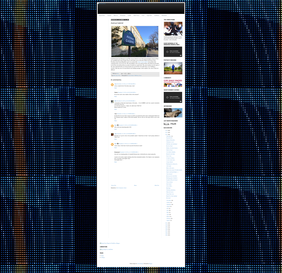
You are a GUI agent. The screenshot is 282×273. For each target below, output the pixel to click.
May (168, 212)
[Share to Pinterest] (130, 73)
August (168, 206)
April (168, 214)
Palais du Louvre (169, 192)
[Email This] (124, 73)
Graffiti (129, 15)
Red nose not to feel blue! (171, 176)
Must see (116, 15)
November (169, 200)
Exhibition (156, 15)
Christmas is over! (170, 142)
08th (114, 75)
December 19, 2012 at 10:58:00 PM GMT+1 (126, 133)
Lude (118, 73)
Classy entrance (169, 182)
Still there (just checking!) (171, 144)
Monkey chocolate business (172, 148)
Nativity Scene (169, 150)
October (168, 202)
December (169, 136)
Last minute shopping (170, 152)
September (169, 204)
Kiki (115, 101)
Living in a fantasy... (170, 158)
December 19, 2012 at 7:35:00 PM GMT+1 (126, 113)
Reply (115, 88)
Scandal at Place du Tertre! (172, 180)
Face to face (168, 156)
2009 (166, 227)
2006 (166, 233)
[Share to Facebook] (128, 73)
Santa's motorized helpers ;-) (172, 172)
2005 (166, 235)
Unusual (109, 15)
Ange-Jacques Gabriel (143, 62)
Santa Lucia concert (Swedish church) (174, 170)
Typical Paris (102, 15)
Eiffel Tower (136, 15)
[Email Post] (122, 73)
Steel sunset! (169, 184)
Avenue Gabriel (169, 162)
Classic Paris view (170, 194)
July (168, 208)
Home (135, 185)
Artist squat (168, 166)
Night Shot (149, 15)
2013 (166, 132)
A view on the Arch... (170, 160)
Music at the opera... (170, 168)
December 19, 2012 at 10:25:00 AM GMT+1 (126, 101)
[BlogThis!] (125, 73)
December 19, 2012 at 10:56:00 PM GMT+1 (128, 125)
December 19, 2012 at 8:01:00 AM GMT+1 (127, 92)
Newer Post (113, 185)
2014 (166, 130)
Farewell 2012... (169, 138)
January (168, 220)
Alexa (115, 133)
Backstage (168, 188)
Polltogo (103, 257)
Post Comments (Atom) (121, 188)
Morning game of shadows (171, 178)
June (168, 210)
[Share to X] (127, 73)
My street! (168, 198)
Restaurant (122, 15)
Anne (115, 84)
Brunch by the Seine (170, 154)
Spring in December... (171, 140)
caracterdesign (140, 263)
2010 (166, 225)
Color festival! (169, 174)
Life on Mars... (169, 186)
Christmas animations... (171, 190)
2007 (166, 231)
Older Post (157, 185)
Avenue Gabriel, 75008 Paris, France (135, 75)
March (168, 216)
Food (143, 15)
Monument (164, 15)
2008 (166, 229)
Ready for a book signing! (171, 196)
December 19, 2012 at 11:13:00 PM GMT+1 (128, 143)
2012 (166, 134)
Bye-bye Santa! (169, 146)
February (169, 218)
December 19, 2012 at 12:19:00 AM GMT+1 (126, 84)
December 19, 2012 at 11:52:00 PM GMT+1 (129, 152)
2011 (166, 223)
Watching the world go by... (172, 164)
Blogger (150, 263)
